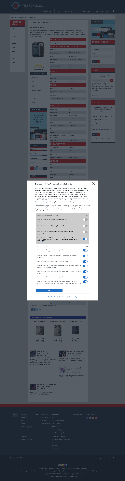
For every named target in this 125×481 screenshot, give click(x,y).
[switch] (85, 219)
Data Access (62, 297)
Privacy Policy (73, 297)
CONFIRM (49, 290)
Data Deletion (52, 297)
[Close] (94, 184)
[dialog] (62, 240)
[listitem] (62, 215)
